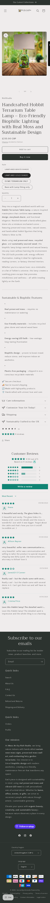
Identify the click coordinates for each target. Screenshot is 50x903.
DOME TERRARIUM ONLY (16, 181)
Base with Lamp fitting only (17, 187)
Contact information (27, 897)
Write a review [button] (25, 486)
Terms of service (41, 893)
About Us (9, 684)
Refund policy (15, 893)
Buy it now (25, 157)
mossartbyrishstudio (24, 890)
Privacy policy (28, 893)
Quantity (5, 193)
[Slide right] (31, 91)
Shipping (5, 142)
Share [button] (7, 440)
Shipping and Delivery (15, 707)
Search (8, 678)
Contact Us (10, 695)
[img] (8, 503)
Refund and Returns (14, 701)
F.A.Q (7, 689)
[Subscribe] (42, 662)
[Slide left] (19, 91)
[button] (5, 11)
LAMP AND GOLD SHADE (16, 175)
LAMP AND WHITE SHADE (18, 170)
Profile (8, 730)
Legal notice (41, 897)
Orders (8, 724)
